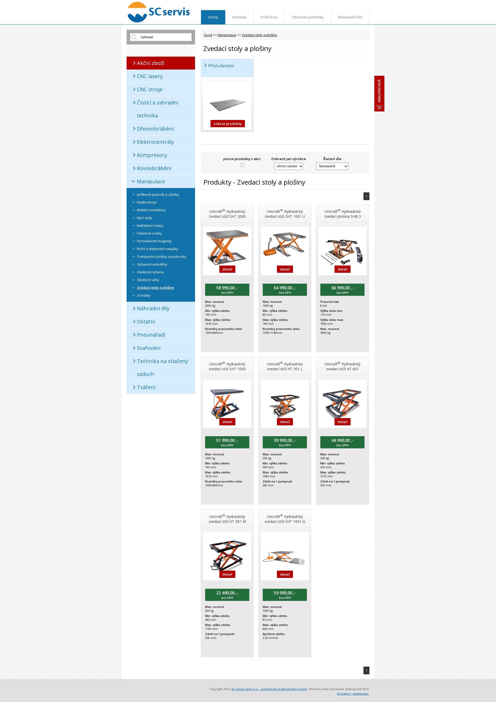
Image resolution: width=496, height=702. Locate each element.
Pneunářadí (151, 334)
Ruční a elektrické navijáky (157, 248)
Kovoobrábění (154, 168)
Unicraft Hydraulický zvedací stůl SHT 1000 (227, 366)
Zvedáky (144, 295)
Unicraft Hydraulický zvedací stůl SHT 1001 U (285, 213)
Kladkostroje (147, 202)
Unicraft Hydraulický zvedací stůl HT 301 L (285, 366)
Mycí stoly (144, 217)
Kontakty (239, 17)
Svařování (148, 347)
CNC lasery (150, 76)
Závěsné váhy (148, 279)
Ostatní (146, 321)
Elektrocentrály (155, 141)
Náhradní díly (153, 308)
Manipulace (151, 181)
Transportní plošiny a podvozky (161, 256)
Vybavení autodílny (152, 264)
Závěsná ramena (150, 272)
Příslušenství (221, 66)
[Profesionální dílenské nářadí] (159, 21)
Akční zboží (150, 62)
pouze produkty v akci (242, 158)
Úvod (208, 35)
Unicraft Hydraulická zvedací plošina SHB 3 (342, 213)
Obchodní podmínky (308, 17)
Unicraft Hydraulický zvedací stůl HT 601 (342, 366)
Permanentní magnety (154, 241)
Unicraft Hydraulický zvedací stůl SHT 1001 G (285, 518)
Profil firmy (269, 17)
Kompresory (152, 155)
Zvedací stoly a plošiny (155, 287)
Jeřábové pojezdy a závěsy (158, 194)
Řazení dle (332, 158)
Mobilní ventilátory (151, 210)
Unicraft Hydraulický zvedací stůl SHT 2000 (227, 213)
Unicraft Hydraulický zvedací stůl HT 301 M (227, 518)
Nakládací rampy (150, 225)
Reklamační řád (350, 17)
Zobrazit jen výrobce (288, 158)
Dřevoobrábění (155, 128)
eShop (213, 17)
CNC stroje (149, 89)
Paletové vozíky (149, 233)
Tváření (146, 387)
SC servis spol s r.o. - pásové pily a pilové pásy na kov (269, 689)
